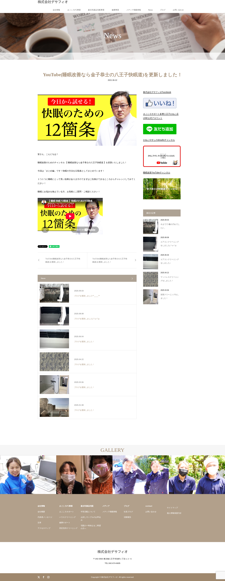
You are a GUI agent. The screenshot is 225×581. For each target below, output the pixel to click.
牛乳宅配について (88, 512)
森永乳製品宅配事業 (96, 10)
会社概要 (41, 512)
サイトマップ (172, 508)
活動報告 (127, 517)
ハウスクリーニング (67, 517)
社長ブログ (128, 512)
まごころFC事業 (74, 10)
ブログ (162, 10)
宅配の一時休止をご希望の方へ (91, 527)
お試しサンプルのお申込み (91, 518)
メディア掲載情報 (133, 10)
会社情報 (56, 10)
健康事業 (115, 10)
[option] (28, 474)
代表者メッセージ (45, 517)
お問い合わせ (178, 10)
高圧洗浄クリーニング (68, 528)
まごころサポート (66, 512)
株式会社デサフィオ (53, 1)
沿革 (39, 523)
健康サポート (64, 523)
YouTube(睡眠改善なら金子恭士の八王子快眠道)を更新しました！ (62, 260)
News (150, 10)
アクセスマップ (44, 528)
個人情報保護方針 (174, 513)
